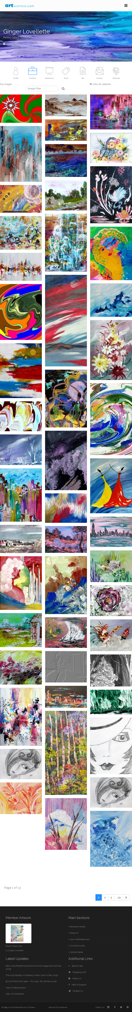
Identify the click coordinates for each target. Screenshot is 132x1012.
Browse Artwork (77, 926)
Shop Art (74, 933)
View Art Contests (14, 994)
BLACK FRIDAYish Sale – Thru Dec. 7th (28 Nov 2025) (31, 981)
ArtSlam (31, 1007)
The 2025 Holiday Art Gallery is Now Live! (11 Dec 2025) (32, 975)
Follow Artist (13, 44)
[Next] (126, 897)
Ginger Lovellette (15, 950)
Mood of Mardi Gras (14, 946)
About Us (76, 978)
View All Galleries (102, 84)
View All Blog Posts (15, 987)
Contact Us (77, 991)
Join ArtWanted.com (80, 939)
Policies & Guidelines (58, 1007)
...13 (118, 897)
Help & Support (78, 984)
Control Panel (76, 952)
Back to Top (77, 966)
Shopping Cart (79, 972)
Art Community (77, 945)
